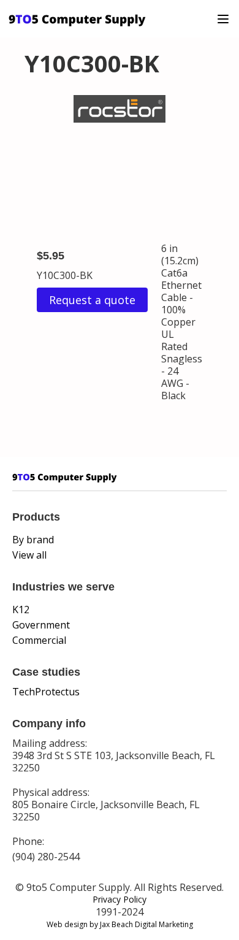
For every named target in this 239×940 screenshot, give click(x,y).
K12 (20, 609)
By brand (33, 539)
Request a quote (92, 299)
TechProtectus (46, 692)
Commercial (39, 640)
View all (29, 555)
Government (41, 625)
